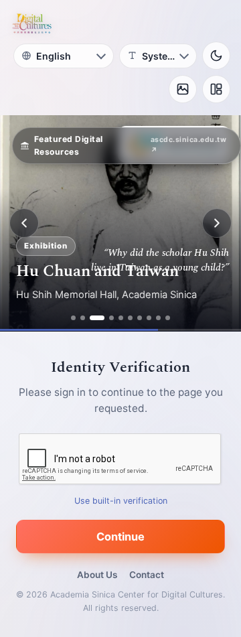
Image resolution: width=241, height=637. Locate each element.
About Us (97, 574)
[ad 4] (111, 317)
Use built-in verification (120, 501)
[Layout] (216, 89)
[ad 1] (73, 317)
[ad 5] (120, 317)
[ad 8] (149, 317)
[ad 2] (82, 317)
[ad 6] (130, 317)
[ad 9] (158, 317)
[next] (217, 223)
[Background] (183, 89)
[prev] (24, 223)
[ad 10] (167, 317)
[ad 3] (97, 317)
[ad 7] (139, 317)
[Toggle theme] (216, 56)
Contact (146, 574)
